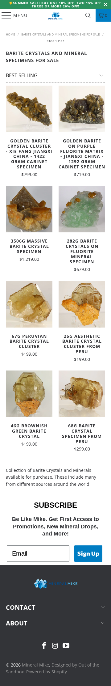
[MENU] (3, 15)
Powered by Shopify (46, 672)
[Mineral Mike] (55, 15)
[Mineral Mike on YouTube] (66, 646)
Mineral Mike (35, 665)
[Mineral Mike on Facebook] (44, 646)
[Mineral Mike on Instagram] (55, 646)
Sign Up (88, 553)
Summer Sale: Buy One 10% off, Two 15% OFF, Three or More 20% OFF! (57, 4)
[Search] (88, 15)
